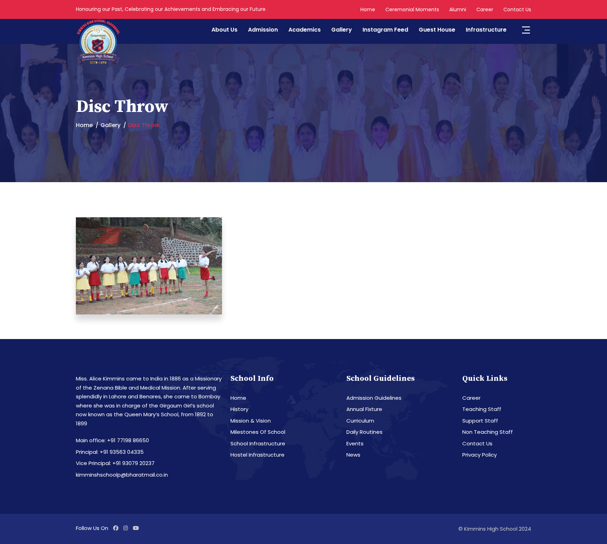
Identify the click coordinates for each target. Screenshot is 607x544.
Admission (263, 30)
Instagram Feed (385, 30)
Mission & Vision (250, 420)
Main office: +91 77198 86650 (112, 440)
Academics (304, 30)
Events (355, 443)
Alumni (457, 9)
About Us (224, 30)
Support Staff (480, 420)
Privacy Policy (479, 454)
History (239, 409)
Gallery (341, 30)
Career (484, 9)
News (353, 454)
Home (367, 9)
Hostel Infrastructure (257, 454)
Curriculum (360, 420)
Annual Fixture (364, 409)
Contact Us (517, 9)
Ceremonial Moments (412, 9)
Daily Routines (364, 432)
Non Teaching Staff (487, 432)
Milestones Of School (257, 432)
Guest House (437, 30)
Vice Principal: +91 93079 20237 (115, 463)
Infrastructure (486, 30)
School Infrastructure (257, 443)
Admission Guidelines (374, 398)
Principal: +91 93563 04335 (110, 452)
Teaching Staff (481, 409)
